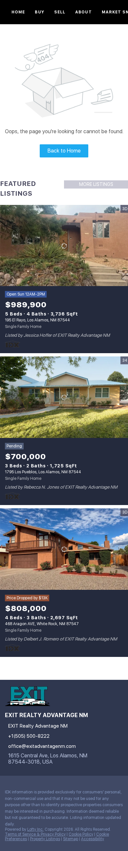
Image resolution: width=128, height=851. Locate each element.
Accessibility (92, 839)
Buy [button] (39, 12)
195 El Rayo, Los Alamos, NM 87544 (37, 320)
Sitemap (70, 839)
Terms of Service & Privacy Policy (35, 834)
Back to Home (64, 151)
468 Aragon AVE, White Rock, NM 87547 (42, 624)
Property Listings (45, 839)
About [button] (83, 12)
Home (18, 12)
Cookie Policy (81, 834)
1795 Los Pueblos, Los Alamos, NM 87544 (43, 472)
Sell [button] (59, 12)
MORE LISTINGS (96, 184)
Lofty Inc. (35, 829)
